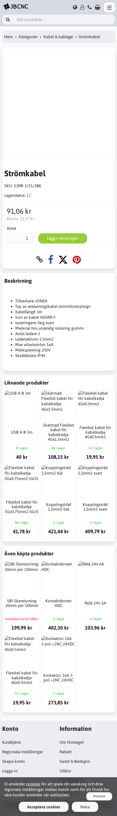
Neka (85, 807)
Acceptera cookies (43, 807)
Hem (8, 36)
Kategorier (28, 36)
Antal (11, 228)
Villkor (65, 771)
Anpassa (99, 796)
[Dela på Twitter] (63, 259)
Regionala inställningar (22, 751)
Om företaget (72, 742)
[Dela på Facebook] (50, 259)
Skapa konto (13, 761)
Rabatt (66, 751)
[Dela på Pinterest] (77, 259)
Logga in (9, 771)
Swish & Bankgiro (75, 761)
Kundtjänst (11, 742)
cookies (33, 784)
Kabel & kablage (58, 36)
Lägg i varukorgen (63, 238)
